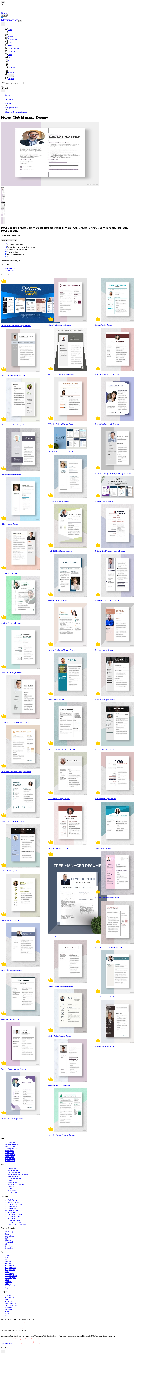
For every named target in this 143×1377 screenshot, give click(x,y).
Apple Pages (9, 1274)
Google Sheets (10, 1268)
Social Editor (10, 1159)
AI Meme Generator (12, 1202)
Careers (8, 1311)
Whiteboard (9, 1153)
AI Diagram (9, 1188)
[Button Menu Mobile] (3, 2)
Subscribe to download (9, 240)
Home (7, 95)
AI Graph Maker (11, 1192)
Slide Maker (9, 1151)
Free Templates (10, 1286)
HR (6, 1238)
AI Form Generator (12, 1182)
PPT (6, 1260)
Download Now (6, 1343)
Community (9, 1297)
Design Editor (10, 1147)
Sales (7, 1234)
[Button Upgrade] (3, 90)
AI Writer (8, 1180)
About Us (8, 1295)
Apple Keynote (10, 1278)
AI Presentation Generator (14, 1184)
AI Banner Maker (11, 1176)
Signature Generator (12, 1210)
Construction (9, 1242)
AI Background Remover (14, 1214)
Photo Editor (9, 1157)
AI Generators (10, 1143)
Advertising (9, 1236)
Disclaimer (9, 1309)
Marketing (9, 1232)
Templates (9, 99)
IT (6, 1244)
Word (7, 1256)
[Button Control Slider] (2, 187)
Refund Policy (10, 1307)
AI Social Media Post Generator (16, 1174)
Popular (8, 1288)
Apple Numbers (11, 1276)
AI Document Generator (14, 1178)
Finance (8, 1240)
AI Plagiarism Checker (13, 1220)
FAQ (7, 1315)
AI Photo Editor (11, 1190)
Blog (7, 1313)
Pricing (7, 1299)
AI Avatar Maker (11, 1212)
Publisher (8, 1262)
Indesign (8, 1284)
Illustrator (8, 1282)
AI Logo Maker (11, 1168)
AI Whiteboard (10, 1186)
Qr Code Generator (12, 1200)
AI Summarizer (10, 1218)
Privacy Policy (10, 1303)
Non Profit (9, 1246)
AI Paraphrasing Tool (13, 1216)
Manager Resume (11, 108)
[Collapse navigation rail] (20, 21)
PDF (7, 1272)
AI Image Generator (12, 1170)
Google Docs (10, 1266)
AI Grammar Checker (13, 1222)
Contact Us (9, 1301)
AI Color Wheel (11, 1206)
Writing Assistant (11, 1149)
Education (9, 1248)
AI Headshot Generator (13, 1204)
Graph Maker (10, 1161)
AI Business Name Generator (15, 1224)
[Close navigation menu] (3, 24)
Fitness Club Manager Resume (16, 112)
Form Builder (10, 1155)
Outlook (8, 1264)
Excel (7, 1258)
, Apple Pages (10, 270)
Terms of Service (11, 1305)
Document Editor (11, 1145)
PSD (7, 1280)
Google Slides (10, 1270)
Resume (8, 103)
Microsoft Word (11, 268)
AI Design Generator (12, 1172)
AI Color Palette (11, 1208)
